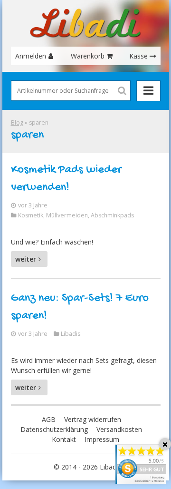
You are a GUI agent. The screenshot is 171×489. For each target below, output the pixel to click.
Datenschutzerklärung (54, 429)
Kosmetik (30, 215)
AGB (49, 419)
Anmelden (30, 55)
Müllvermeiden (67, 215)
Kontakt (64, 439)
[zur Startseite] (85, 23)
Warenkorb (87, 55)
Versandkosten (119, 429)
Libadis (70, 334)
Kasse (138, 55)
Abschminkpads (112, 215)
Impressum (102, 439)
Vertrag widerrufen (92, 419)
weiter (25, 259)
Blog (17, 122)
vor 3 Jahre (33, 205)
